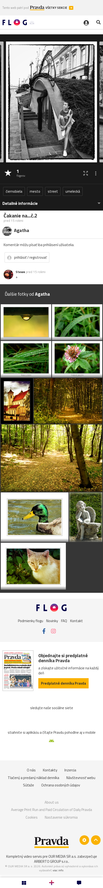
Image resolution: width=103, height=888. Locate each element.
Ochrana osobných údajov (60, 785)
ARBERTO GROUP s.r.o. (51, 861)
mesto (35, 191)
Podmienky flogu (30, 621)
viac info (58, 870)
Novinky (52, 621)
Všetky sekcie (57, 7)
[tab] (51, 201)
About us (52, 802)
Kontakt (76, 621)
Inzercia (70, 770)
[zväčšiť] (85, 173)
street (53, 191)
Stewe (20, 271)
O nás (31, 770)
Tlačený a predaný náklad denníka (33, 777)
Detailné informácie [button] (20, 203)
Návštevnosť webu (80, 777)
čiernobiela (14, 191)
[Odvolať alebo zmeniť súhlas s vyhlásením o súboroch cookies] (84, 840)
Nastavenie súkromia (61, 817)
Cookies (32, 817)
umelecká (72, 191)
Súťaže (28, 785)
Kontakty (50, 770)
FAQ (64, 621)
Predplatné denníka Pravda (63, 683)
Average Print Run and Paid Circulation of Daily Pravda (51, 809)
